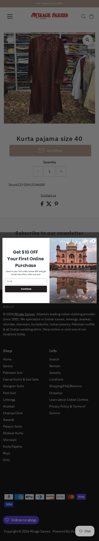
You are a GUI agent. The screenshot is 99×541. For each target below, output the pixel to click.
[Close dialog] (93, 241)
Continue (26, 288)
